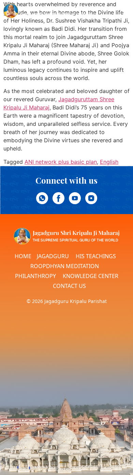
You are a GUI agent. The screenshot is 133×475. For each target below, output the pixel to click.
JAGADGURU (56, 256)
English (109, 161)
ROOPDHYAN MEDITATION (67, 266)
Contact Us (69, 286)
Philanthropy (39, 276)
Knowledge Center (90, 276)
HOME (23, 256)
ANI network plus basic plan (61, 161)
